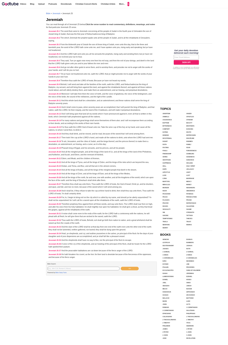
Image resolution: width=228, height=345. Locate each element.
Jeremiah (56, 13)
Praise (189, 200)
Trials (165, 221)
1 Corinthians (191, 307)
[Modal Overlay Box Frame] (186, 59)
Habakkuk (167, 292)
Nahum (189, 289)
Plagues (166, 200)
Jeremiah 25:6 (54, 67)
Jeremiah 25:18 (54, 141)
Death (188, 132)
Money (189, 184)
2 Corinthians (168, 310)
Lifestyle (166, 172)
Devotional (167, 138)
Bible (48, 13)
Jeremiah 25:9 (54, 84)
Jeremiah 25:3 (54, 44)
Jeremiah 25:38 (54, 254)
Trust (188, 221)
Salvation (190, 206)
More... (122, 4)
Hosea (188, 279)
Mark (165, 301)
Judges (166, 249)
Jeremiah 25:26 (54, 177)
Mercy (189, 181)
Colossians (167, 316)
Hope (165, 169)
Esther (165, 264)
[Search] (128, 4)
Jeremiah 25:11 (54, 101)
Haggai (165, 295)
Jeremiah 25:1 (54, 31)
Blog (32, 4)
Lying (165, 178)
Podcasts (52, 4)
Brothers (190, 126)
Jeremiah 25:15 (54, 127)
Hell (164, 166)
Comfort (166, 129)
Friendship (167, 154)
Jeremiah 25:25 (54, 174)
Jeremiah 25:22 (54, 162)
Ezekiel (189, 276)
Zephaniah (190, 292)
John (165, 304)
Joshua (189, 245)
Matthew (189, 298)
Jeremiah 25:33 (54, 227)
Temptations (167, 218)
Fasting (166, 147)
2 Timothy (166, 323)
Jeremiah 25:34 (54, 233)
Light (188, 172)
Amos (188, 283)
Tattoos (189, 215)
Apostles (190, 117)
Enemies (189, 141)
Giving (165, 157)
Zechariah (190, 295)
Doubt (165, 141)
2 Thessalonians (169, 320)
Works (189, 225)
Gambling (190, 154)
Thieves (189, 218)
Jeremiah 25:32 (54, 220)
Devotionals (66, 4)
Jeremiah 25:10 (54, 94)
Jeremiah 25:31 (54, 214)
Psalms (166, 267)
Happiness (167, 163)
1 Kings (165, 255)
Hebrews (190, 326)
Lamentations (168, 276)
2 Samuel (190, 252)
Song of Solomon (193, 270)
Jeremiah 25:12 (54, 107)
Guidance (190, 160)
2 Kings (189, 255)
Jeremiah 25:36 (54, 244)
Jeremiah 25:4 (54, 54)
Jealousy (190, 169)
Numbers (190, 242)
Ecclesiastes (168, 270)
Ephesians (167, 313)
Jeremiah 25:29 (54, 197)
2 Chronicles (191, 258)
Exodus (189, 239)
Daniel (165, 279)
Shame (189, 209)
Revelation (190, 338)
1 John (189, 332)
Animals (166, 117)
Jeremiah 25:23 (54, 166)
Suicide (165, 215)
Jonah (188, 286)
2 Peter (166, 332)
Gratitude (167, 160)
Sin (164, 212)
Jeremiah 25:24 (54, 170)
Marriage (190, 178)
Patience (189, 194)
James (165, 329)
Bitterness (167, 126)
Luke (188, 301)
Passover (166, 194)
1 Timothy (190, 320)
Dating (165, 132)
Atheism (189, 120)
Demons (166, 135)
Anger (189, 113)
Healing (189, 163)
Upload (41, 4)
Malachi (166, 298)
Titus (188, 323)
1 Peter (189, 329)
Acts (188, 304)
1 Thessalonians (193, 316)
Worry (165, 228)
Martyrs (166, 181)
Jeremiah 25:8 (54, 81)
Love (164, 175)
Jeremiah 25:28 (54, 191)
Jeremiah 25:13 (54, 114)
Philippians (190, 313)
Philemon (166, 326)
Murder (166, 188)
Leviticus (166, 242)
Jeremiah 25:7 (54, 74)
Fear (188, 147)
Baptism (166, 123)
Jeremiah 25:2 (54, 38)
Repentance (191, 203)
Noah (165, 191)
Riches (165, 206)
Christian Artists (108, 4)
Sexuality (167, 209)
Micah (165, 289)
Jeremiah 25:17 (54, 138)
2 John (165, 335)
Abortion (166, 113)
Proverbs (190, 267)
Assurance (167, 120)
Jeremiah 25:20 (54, 152)
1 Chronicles (168, 258)
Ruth (188, 249)
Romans (166, 307)
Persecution (191, 197)
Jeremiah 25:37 (54, 251)
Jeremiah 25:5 (54, 61)
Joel (164, 283)
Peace (165, 197)
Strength (190, 212)
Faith (165, 144)
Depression (191, 135)
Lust (188, 175)
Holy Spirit (190, 166)
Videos (23, 4)
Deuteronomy (168, 245)
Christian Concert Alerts (86, 4)
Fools (165, 150)
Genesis (166, 239)
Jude (164, 338)
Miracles (166, 184)
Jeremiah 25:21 (54, 158)
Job (187, 264)
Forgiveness (191, 150)
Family (188, 144)
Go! (130, 268)
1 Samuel (166, 252)
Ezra (164, 261)
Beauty (189, 123)
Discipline (190, 138)
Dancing (189, 129)
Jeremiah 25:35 (54, 240)
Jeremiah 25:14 (54, 120)
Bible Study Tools (61, 272)
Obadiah (166, 286)
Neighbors (190, 188)
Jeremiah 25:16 (54, 134)
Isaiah (165, 273)
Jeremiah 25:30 (54, 204)
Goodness (190, 157)
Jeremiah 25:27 (54, 184)
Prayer (166, 203)
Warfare (166, 225)
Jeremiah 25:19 (54, 148)
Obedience (190, 191)
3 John (189, 335)
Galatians (190, 310)
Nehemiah (190, 261)
